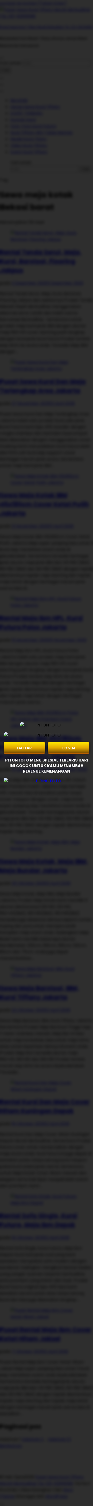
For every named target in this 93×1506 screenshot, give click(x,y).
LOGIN (68, 747)
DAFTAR (24, 747)
